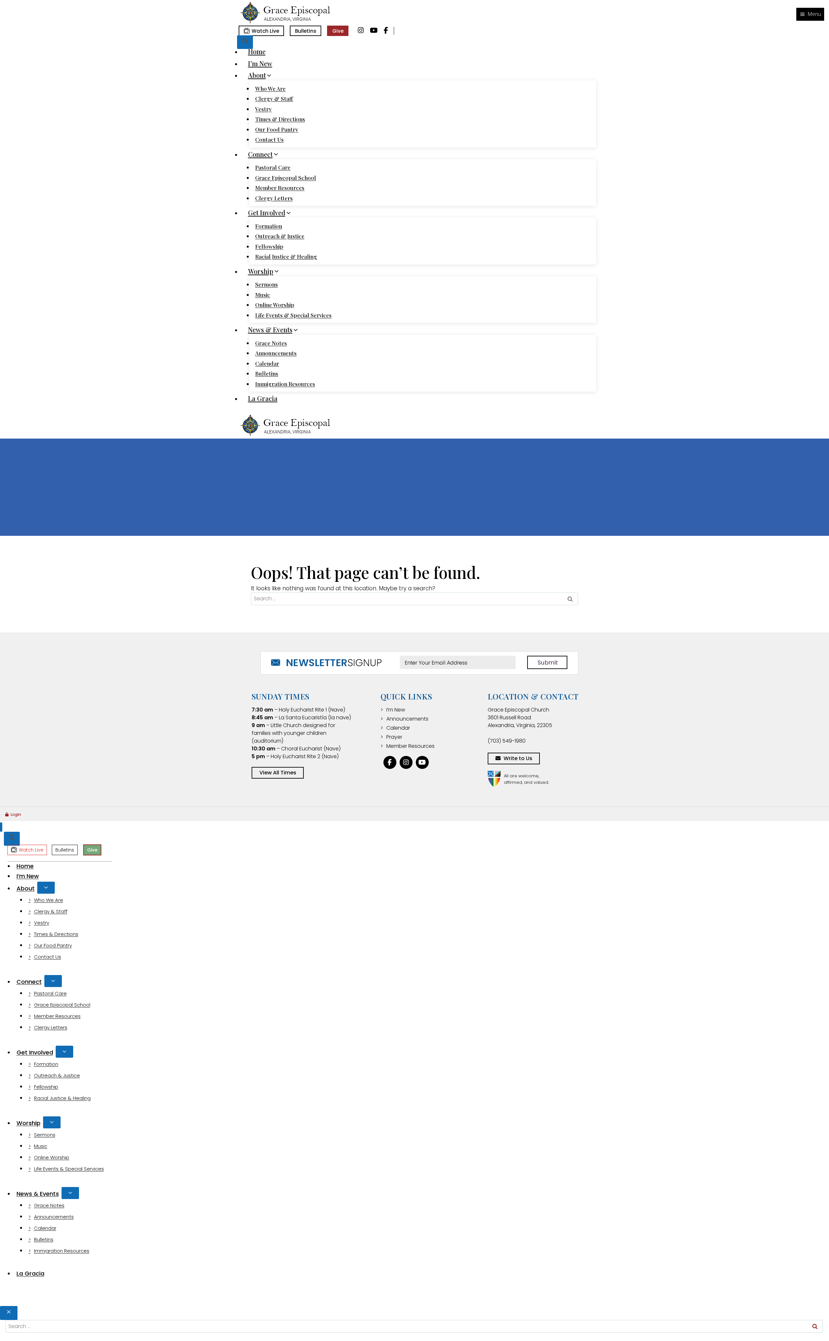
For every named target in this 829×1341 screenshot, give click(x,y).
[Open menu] (810, 14)
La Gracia (263, 398)
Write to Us (518, 758)
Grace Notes (271, 343)
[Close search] (8, 1313)
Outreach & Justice (279, 236)
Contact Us (269, 139)
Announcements (276, 353)
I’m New (260, 63)
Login (16, 814)
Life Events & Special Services (293, 315)
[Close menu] (1, 827)
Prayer (394, 737)
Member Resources (279, 187)
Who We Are (270, 88)
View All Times (277, 772)
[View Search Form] (245, 42)
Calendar (267, 363)
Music (262, 294)
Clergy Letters (274, 198)
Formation (268, 225)
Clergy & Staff (274, 98)
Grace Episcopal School (285, 177)
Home (257, 51)
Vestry (263, 108)
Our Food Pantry (276, 129)
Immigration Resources (285, 383)
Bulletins (305, 31)
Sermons (266, 284)
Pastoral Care (272, 167)
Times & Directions (280, 119)
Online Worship (274, 304)
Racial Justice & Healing (286, 256)
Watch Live (265, 31)
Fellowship (269, 246)
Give (338, 31)
